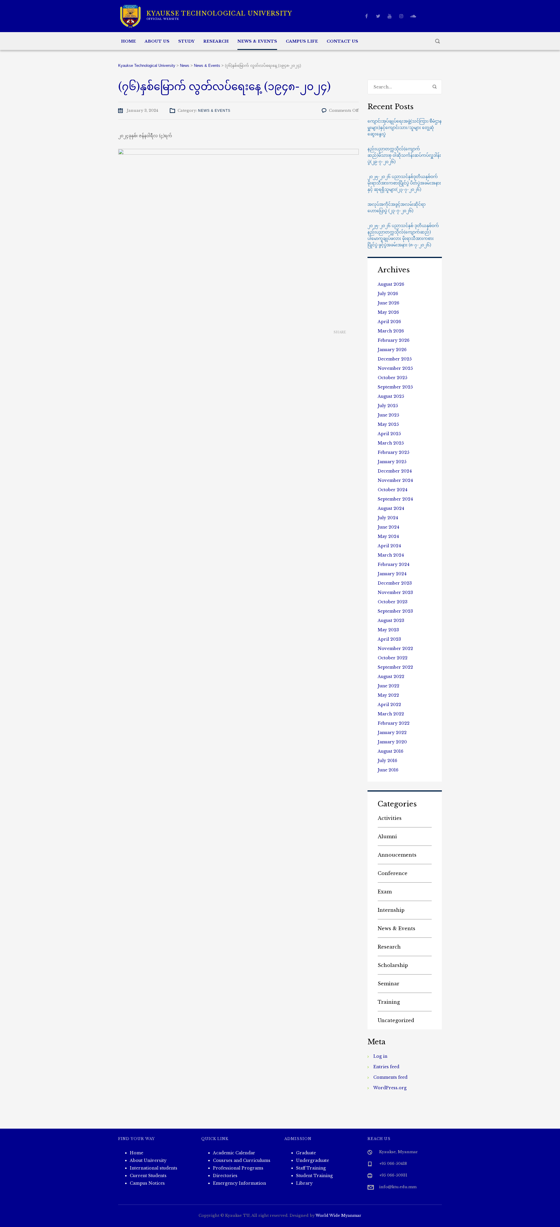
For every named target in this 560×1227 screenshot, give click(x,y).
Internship (391, 910)
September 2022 (395, 667)
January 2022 (392, 732)
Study (186, 41)
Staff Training (311, 1168)
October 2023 (392, 601)
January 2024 (392, 573)
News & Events (257, 41)
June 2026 (388, 303)
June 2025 (388, 415)
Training (389, 1002)
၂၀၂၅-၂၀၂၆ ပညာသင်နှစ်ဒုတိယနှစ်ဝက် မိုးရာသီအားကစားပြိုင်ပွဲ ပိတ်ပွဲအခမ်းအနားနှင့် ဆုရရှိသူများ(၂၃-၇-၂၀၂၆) (404, 183)
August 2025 (391, 396)
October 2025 (392, 377)
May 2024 (388, 536)
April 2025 (389, 433)
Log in (380, 1056)
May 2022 (388, 695)
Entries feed (386, 1066)
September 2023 (395, 611)
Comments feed (390, 1077)
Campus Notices (147, 1183)
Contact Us (342, 41)
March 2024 (391, 555)
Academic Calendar (234, 1152)
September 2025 (395, 387)
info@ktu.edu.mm (397, 1186)
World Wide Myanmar (338, 1215)
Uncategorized (396, 1020)
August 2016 (390, 751)
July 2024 (388, 517)
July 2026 (388, 293)
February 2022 (394, 723)
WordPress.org (390, 1087)
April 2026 (389, 321)
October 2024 (392, 489)
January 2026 (392, 349)
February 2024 (394, 564)
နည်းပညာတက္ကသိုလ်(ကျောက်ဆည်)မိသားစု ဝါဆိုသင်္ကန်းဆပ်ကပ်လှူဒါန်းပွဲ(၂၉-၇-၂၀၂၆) (404, 155)
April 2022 (389, 704)
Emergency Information (239, 1183)
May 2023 (388, 629)
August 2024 (391, 508)
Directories (225, 1175)
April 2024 (389, 545)
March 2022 (391, 714)
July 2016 (387, 760)
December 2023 (395, 583)
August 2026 (391, 284)
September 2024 (395, 499)
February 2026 (394, 340)
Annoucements (397, 855)
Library (304, 1183)
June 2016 (388, 770)
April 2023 (389, 639)
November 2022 (395, 648)
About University (148, 1160)
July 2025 (388, 405)
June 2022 (388, 686)
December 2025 (395, 359)
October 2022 (392, 657)
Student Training (314, 1175)
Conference (392, 873)
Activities (390, 818)
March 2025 (391, 443)
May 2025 (388, 424)
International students (153, 1168)
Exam (385, 892)
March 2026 (391, 331)
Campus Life (302, 41)
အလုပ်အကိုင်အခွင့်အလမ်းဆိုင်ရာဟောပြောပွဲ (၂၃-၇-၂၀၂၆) (397, 207)
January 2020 (392, 742)
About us (157, 41)
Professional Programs (238, 1168)
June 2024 (388, 527)
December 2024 (395, 471)
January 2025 (392, 461)
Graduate (306, 1152)
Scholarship (393, 965)
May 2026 (388, 312)
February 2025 (393, 452)
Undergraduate (312, 1160)
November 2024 (395, 480)
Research (216, 41)
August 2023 (391, 620)
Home (128, 41)
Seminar (388, 984)
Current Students (148, 1175)
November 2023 (395, 592)
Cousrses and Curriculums (241, 1160)
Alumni (387, 836)
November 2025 (395, 368)
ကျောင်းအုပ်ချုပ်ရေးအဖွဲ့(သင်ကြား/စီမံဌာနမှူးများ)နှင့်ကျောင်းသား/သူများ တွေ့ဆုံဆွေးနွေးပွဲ (405, 127)
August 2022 (391, 676)
